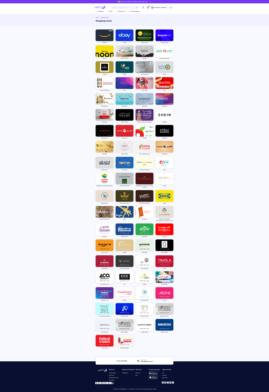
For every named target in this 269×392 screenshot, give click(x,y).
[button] (143, 7)
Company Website (112, 373)
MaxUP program (135, 11)
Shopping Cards (105, 17)
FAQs (163, 373)
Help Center (138, 373)
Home (97, 17)
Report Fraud (164, 377)
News (137, 375)
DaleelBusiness (125, 373)
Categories (100, 11)
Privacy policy (111, 380)
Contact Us (164, 375)
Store (111, 11)
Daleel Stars (121, 11)
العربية (170, 7)
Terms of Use (111, 375)
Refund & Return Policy (113, 377)
